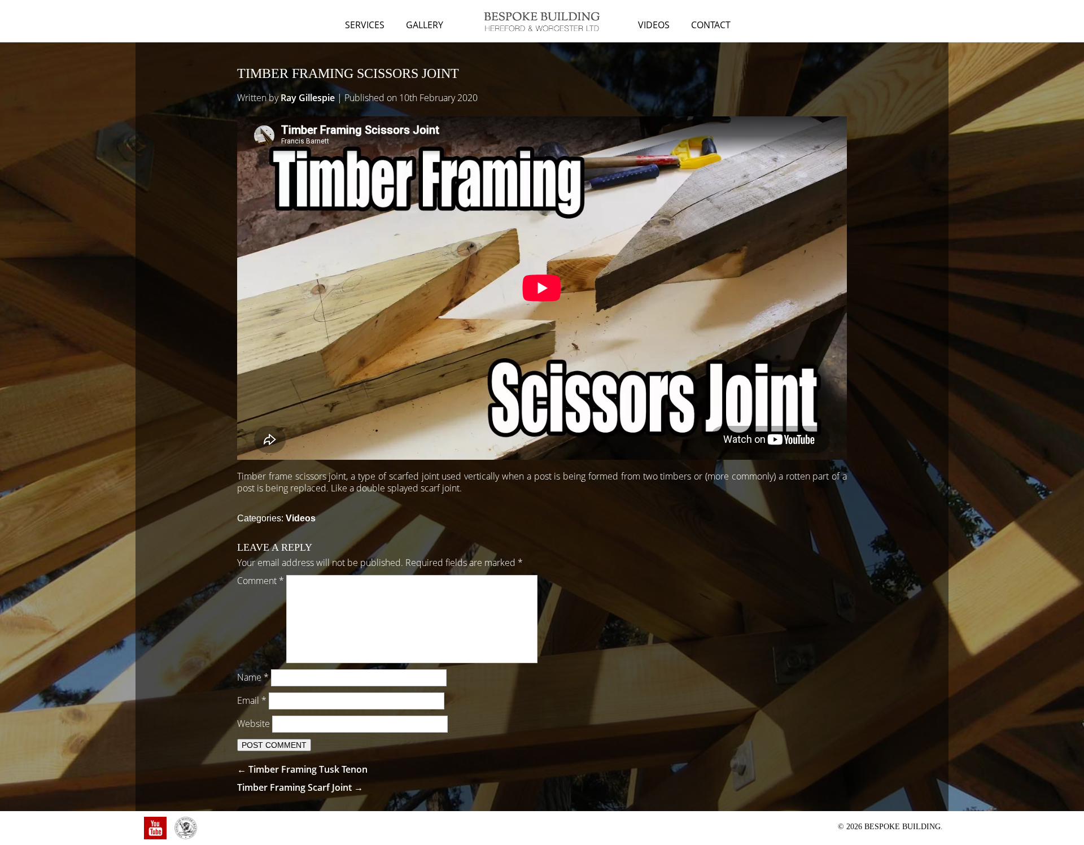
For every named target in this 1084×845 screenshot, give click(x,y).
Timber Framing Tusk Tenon (302, 769)
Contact (711, 25)
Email (251, 700)
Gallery (424, 25)
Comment (260, 580)
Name (253, 677)
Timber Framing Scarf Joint (300, 787)
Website (253, 723)
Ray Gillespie (308, 98)
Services (364, 25)
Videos (654, 25)
